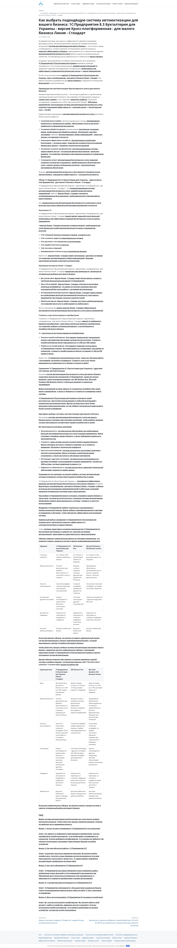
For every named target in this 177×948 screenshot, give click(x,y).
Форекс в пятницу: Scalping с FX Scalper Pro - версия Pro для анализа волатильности (61, 920)
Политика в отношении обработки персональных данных (63, 935)
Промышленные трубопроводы (125, 941)
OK (128, 946)
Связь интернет (106, 941)
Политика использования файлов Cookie (99, 935)
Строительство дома (103, 4)
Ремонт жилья (118, 4)
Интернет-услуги (93, 941)
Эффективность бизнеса (47, 941)
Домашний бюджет (131, 4)
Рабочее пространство (64, 941)
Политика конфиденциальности (126, 935)
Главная (41, 10)
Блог (40, 935)
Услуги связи (75, 4)
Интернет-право (80, 941)
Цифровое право (88, 4)
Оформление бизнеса (61, 4)
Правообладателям (45, 938)
